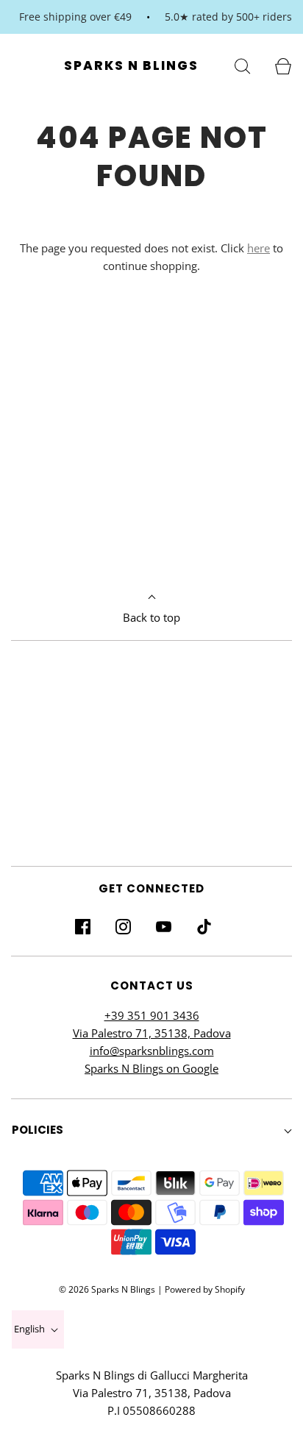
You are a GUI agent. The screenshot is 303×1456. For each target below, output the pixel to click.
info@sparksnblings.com (152, 1050)
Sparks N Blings (131, 65)
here (258, 248)
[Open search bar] (242, 65)
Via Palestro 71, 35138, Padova (152, 1033)
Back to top (151, 617)
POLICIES (37, 1129)
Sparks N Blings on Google (151, 1068)
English (30, 1328)
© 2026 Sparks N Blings (107, 1289)
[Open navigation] (20, 65)
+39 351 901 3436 (151, 1015)
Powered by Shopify (205, 1289)
